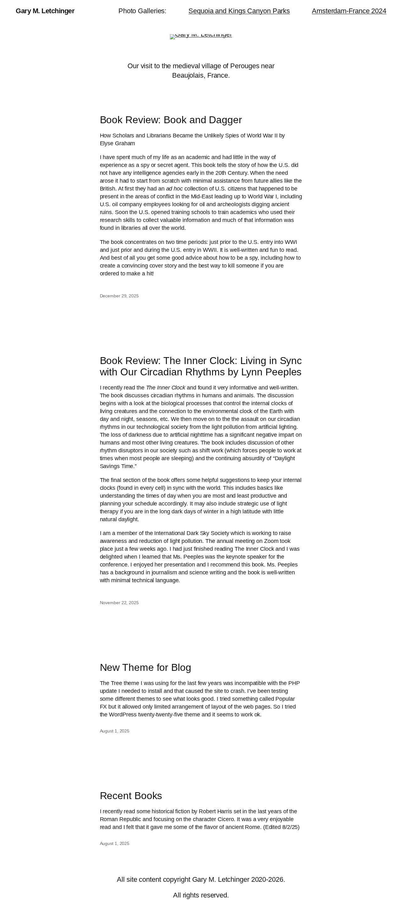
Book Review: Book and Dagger (171, 119)
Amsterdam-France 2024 (349, 11)
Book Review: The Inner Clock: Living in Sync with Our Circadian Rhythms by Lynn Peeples (201, 366)
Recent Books (131, 795)
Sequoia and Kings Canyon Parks (239, 11)
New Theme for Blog (145, 667)
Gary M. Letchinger (45, 11)
